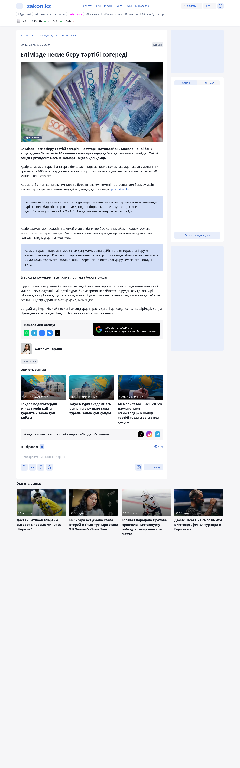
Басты (24, 35)
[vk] (50, 333)
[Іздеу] (220, 6)
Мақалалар (142, 6)
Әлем (97, 6)
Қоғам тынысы (69, 35)
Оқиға (118, 6)
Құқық (128, 6)
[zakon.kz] (39, 6)
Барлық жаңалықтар (44, 35)
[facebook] (42, 333)
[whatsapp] (26, 333)
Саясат (87, 6)
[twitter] (57, 333)
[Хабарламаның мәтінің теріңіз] (92, 457)
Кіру (160, 446)
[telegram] (34, 333)
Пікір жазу (153, 467)
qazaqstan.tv (119, 189)
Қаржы (107, 6)
